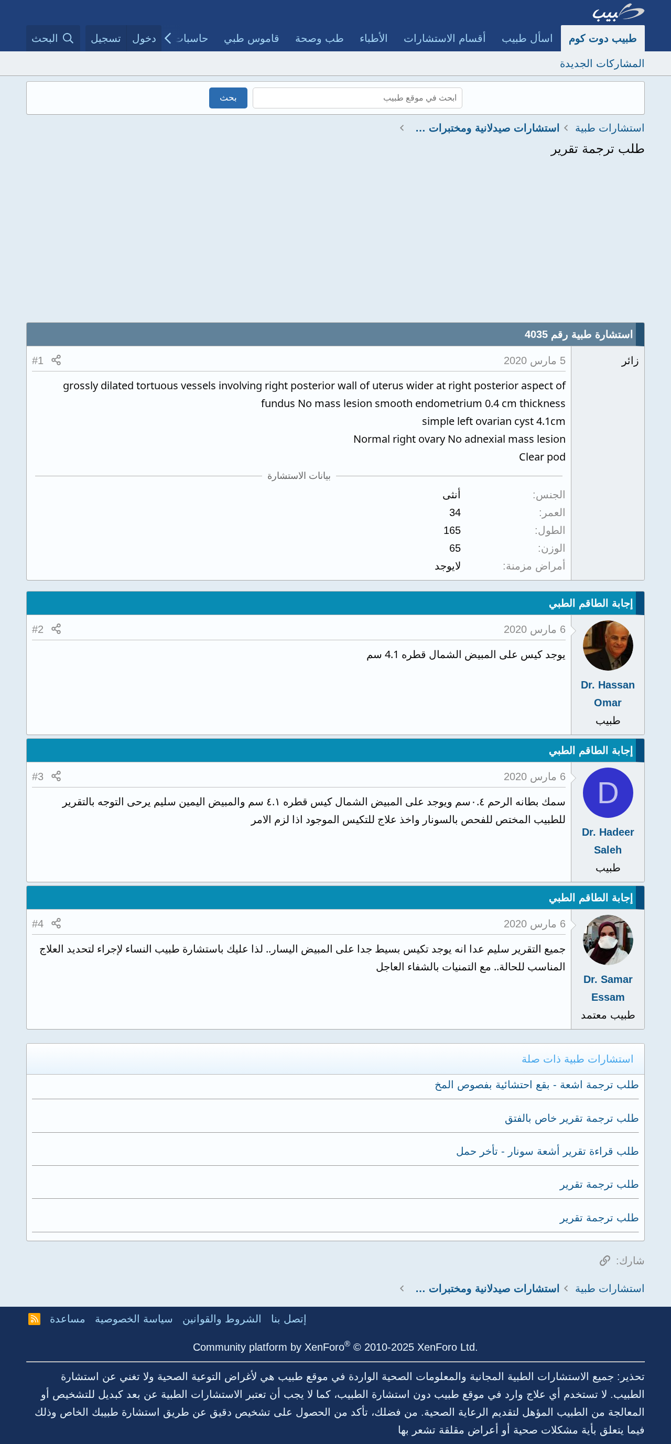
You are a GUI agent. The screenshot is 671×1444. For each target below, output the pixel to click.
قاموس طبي (251, 38)
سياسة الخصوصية (134, 1319)
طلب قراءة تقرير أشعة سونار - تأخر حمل (547, 1151)
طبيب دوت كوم (603, 38)
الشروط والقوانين (222, 1319)
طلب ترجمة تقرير (599, 1184)
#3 (38, 776)
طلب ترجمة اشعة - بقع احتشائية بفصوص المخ (537, 1084)
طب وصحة (319, 38)
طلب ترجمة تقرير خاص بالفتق (572, 1118)
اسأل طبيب (527, 38)
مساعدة (67, 1319)
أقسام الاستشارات (445, 38)
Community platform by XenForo (335, 1347)
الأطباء (374, 38)
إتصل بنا (289, 1319)
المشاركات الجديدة (602, 63)
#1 (38, 360)
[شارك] (56, 360)
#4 (38, 923)
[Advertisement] (335, 243)
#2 (38, 629)
